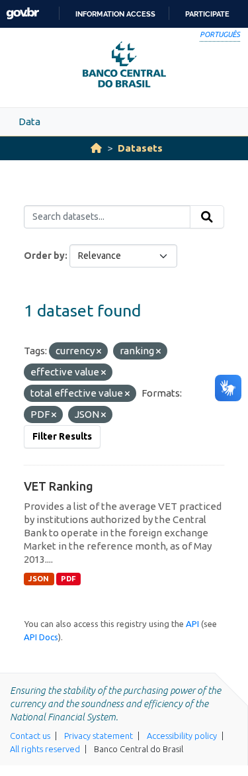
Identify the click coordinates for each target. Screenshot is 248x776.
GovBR (22, 13)
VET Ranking (58, 486)
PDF (68, 579)
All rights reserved (45, 748)
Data (29, 121)
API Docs (41, 637)
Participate (207, 14)
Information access (115, 14)
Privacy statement (98, 735)
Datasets (140, 148)
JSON (38, 579)
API (192, 623)
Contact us (30, 735)
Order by (44, 255)
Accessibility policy (182, 735)
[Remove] (99, 352)
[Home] (96, 148)
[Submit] (207, 217)
